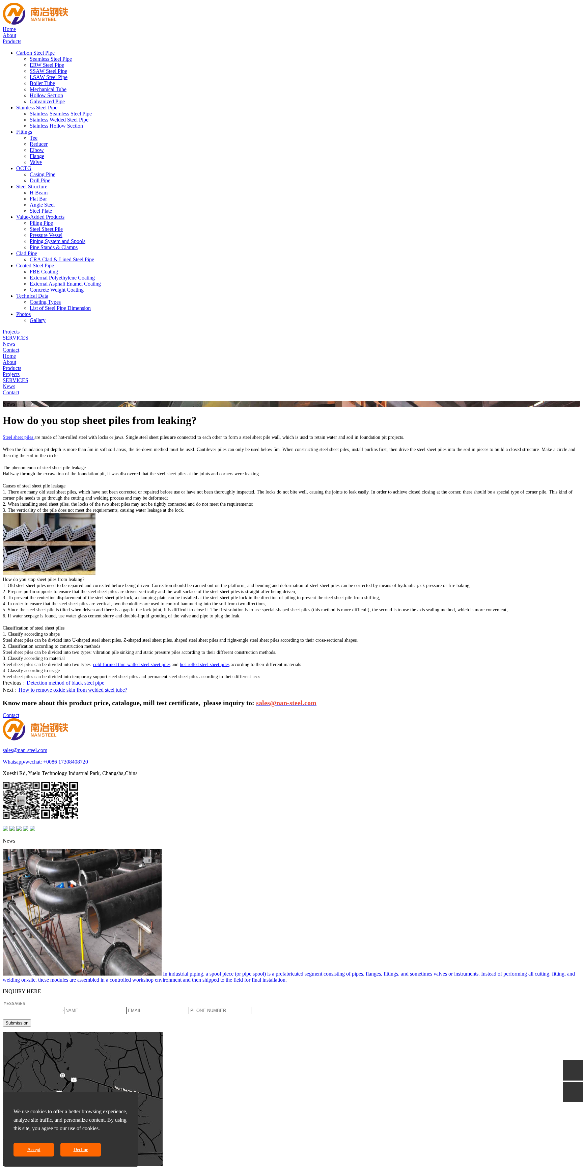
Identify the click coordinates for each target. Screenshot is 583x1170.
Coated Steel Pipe (35, 265)
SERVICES (15, 338)
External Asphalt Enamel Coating (65, 284)
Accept (33, 1149)
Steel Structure (31, 186)
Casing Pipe (42, 174)
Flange (37, 156)
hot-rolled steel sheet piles (204, 664)
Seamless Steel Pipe (51, 59)
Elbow (37, 150)
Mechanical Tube (48, 89)
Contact (11, 350)
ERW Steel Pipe (47, 65)
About (9, 35)
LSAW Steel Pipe (48, 77)
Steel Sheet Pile (46, 229)
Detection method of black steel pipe (65, 683)
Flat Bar (38, 199)
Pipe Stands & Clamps (54, 247)
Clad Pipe (26, 253)
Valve (36, 162)
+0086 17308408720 (65, 762)
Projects (11, 332)
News (9, 344)
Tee (33, 138)
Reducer (39, 144)
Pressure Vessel (46, 235)
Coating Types (45, 302)
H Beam (39, 192)
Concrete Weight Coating (57, 290)
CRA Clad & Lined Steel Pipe (62, 259)
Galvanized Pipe (47, 101)
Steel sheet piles (18, 437)
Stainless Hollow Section (56, 126)
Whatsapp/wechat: (23, 762)
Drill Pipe (40, 180)
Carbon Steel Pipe (35, 53)
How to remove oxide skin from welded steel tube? (73, 690)
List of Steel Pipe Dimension (60, 308)
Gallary (38, 320)
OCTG (23, 168)
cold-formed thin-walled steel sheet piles (131, 664)
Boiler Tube (42, 83)
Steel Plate (41, 211)
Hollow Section (46, 95)
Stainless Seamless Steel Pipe (61, 113)
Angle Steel (42, 205)
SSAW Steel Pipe (48, 71)
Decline (81, 1149)
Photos (23, 314)
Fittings (24, 132)
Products (12, 41)
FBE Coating (44, 271)
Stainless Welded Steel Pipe (59, 120)
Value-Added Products (40, 217)
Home (9, 29)
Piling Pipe (41, 223)
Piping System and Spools (57, 241)
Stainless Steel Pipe (36, 107)
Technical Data (32, 296)
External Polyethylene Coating (62, 278)
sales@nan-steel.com (25, 750)
